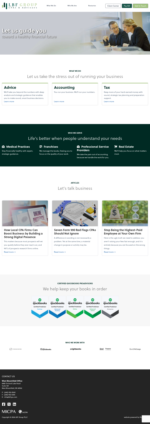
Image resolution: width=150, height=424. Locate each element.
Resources (92, 5)
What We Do (51, 5)
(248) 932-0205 (9, 394)
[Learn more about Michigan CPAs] (9, 411)
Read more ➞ (25, 251)
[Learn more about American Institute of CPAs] (23, 411)
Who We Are (72, 5)
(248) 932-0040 (9, 392)
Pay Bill (127, 5)
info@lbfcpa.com (10, 397)
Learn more (15, 101)
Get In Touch (140, 5)
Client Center (113, 5)
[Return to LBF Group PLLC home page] (19, 6)
